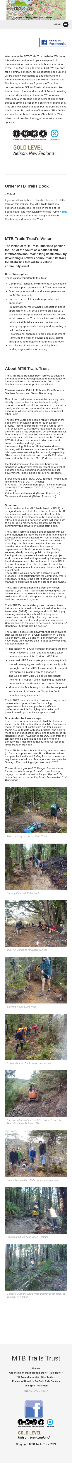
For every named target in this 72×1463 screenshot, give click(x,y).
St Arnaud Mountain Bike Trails (35, 1377)
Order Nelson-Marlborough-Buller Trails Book (35, 1372)
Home (35, 1368)
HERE (63, 211)
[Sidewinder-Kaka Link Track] (36, 980)
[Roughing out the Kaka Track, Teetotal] (36, 1210)
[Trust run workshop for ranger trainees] (36, 923)
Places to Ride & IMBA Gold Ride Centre (35, 1381)
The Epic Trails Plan (36, 1385)
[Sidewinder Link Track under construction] (36, 1037)
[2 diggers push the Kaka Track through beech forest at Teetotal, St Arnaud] (36, 1267)
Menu (57, 24)
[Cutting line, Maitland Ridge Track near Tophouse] (36, 1153)
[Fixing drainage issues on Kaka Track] (36, 810)
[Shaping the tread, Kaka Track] (36, 867)
